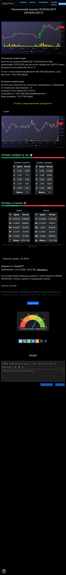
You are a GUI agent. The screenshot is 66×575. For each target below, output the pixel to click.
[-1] (39, 364)
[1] (11, 364)
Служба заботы (54, 3)
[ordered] (33, 364)
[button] (18, 364)
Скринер (23, 2)
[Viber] (25, 341)
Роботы (33, 2)
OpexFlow (7, 3)
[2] (13, 364)
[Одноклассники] (37, 341)
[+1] (41, 364)
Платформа (43, 2)
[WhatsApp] (29, 341)
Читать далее (33, 303)
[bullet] (35, 364)
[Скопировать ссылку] (45, 341)
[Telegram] (20, 341)
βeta (15, 2)
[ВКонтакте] (33, 341)
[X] (41, 341)
